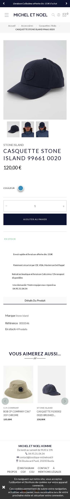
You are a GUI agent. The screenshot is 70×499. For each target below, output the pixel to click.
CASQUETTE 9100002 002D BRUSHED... (49, 413)
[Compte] (58, 14)
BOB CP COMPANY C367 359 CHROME (17, 413)
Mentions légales (49, 471)
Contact (43, 468)
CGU (31, 471)
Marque (10, 315)
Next (66, 3)
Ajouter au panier (35, 219)
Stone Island (22, 315)
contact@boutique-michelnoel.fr (36, 457)
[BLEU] (21, 188)
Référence (11, 323)
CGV (23, 471)
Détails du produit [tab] (35, 300)
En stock (10, 329)
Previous (3, 3)
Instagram (26, 468)
